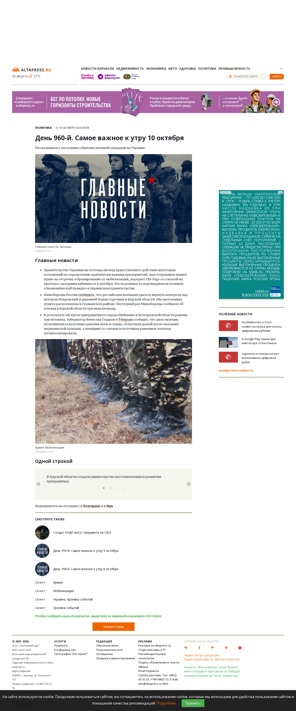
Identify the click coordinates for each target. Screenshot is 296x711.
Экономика (156, 68)
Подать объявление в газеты (158, 662)
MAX (165, 684)
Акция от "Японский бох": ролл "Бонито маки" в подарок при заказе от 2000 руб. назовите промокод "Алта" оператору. (212, 671)
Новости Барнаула (97, 68)
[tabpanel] (113, 484)
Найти (276, 76)
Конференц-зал (65, 650)
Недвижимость (130, 68)
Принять (192, 703)
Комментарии (113, 627)
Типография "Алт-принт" (71, 654)
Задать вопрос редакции (201, 655)
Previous (38, 484)
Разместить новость (236, 371)
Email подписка (148, 671)
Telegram (125, 320)
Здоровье (187, 68)
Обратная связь (107, 645)
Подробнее (166, 703)
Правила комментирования (115, 658)
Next (189, 484)
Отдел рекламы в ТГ (152, 650)
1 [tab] (104, 488)
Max (109, 506)
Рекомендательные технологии (152, 656)
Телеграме (91, 506)
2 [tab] (110, 488)
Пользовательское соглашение (109, 652)
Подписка (61, 645)
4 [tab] (123, 488)
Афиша (143, 667)
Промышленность (234, 68)
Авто (172, 68)
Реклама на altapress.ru (154, 645)
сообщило (86, 295)
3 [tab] (117, 488)
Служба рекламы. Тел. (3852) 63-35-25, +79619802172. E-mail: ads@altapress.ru (158, 679)
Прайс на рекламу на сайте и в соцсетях (212, 659)
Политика (207, 68)
